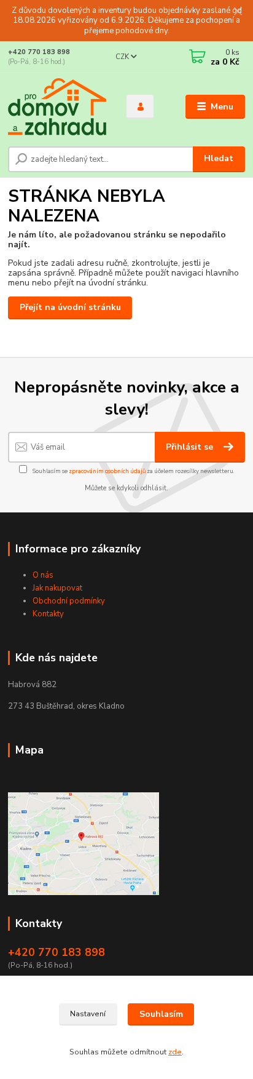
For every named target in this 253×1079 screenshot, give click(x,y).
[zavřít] (237, 12)
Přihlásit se (191, 447)
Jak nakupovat (57, 588)
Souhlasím (161, 1014)
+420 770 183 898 (39, 52)
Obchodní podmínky (69, 601)
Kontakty (48, 613)
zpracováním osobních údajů (107, 471)
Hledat (218, 158)
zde (175, 1052)
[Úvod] (57, 106)
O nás (43, 575)
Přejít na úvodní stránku (70, 307)
